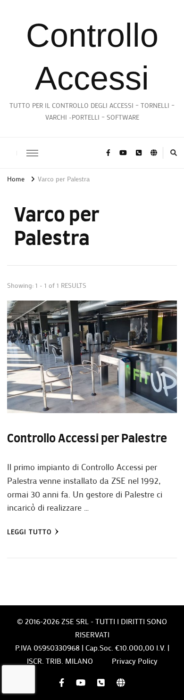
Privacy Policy (135, 661)
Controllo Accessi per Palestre (87, 439)
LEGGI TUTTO (29, 531)
